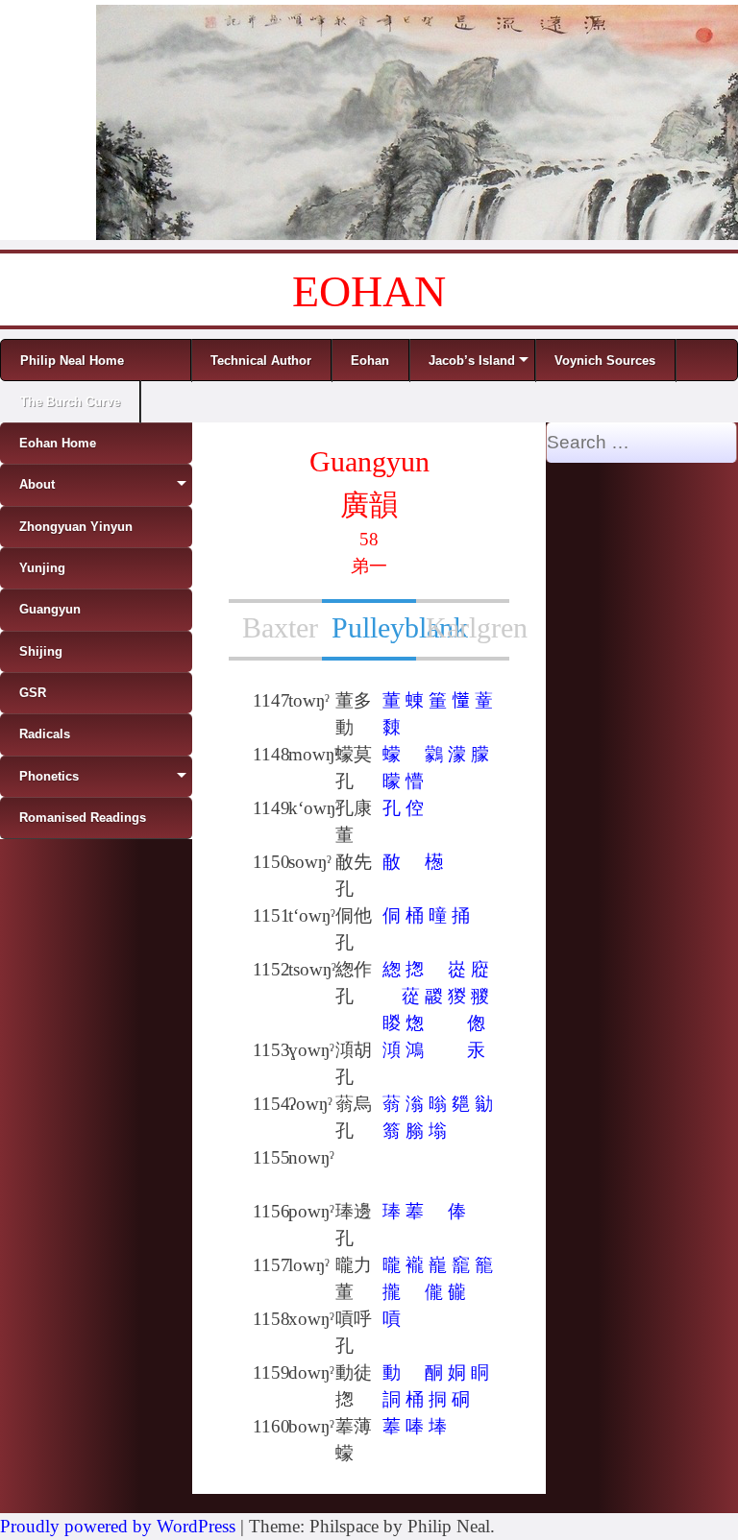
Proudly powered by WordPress (117, 1526)
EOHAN (369, 291)
